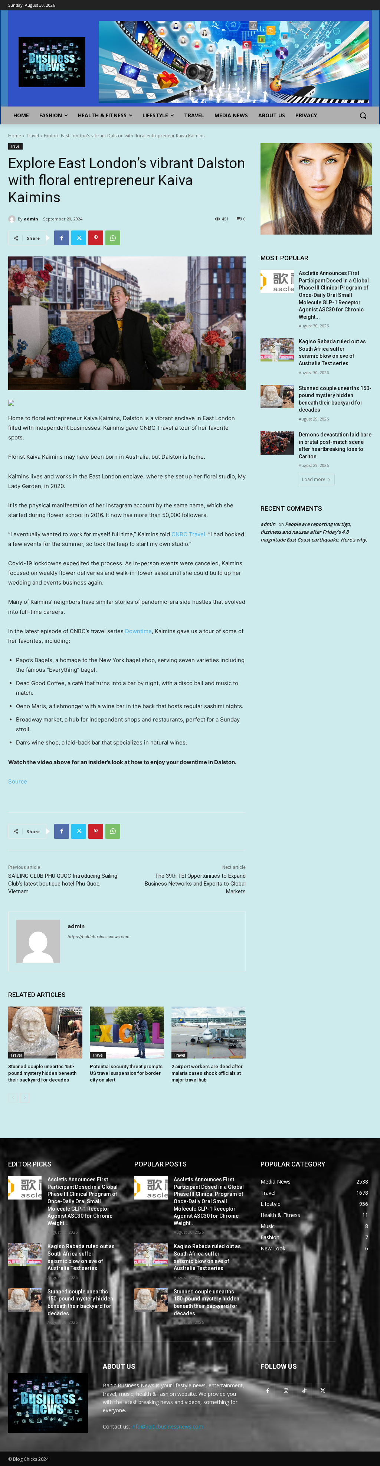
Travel (32, 135)
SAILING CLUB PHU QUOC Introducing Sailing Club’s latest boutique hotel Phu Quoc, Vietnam (62, 884)
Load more (313, 479)
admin (31, 219)
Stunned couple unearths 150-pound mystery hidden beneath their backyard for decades (42, 1073)
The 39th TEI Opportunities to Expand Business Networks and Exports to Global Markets (195, 884)
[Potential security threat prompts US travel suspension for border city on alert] (127, 1032)
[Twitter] (78, 237)
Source (17, 781)
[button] (363, 115)
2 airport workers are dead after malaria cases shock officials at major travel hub (207, 1073)
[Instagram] (286, 1390)
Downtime (138, 631)
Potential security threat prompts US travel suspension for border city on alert (126, 1073)
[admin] (13, 219)
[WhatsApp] (112, 237)
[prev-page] (12, 1098)
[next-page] (24, 1098)
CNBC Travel (188, 534)
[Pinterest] (95, 237)
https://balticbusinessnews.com (99, 936)
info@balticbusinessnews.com (167, 1426)
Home (14, 135)
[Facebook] (61, 237)
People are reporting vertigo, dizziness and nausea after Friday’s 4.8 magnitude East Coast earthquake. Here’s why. (314, 532)
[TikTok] (304, 1390)
